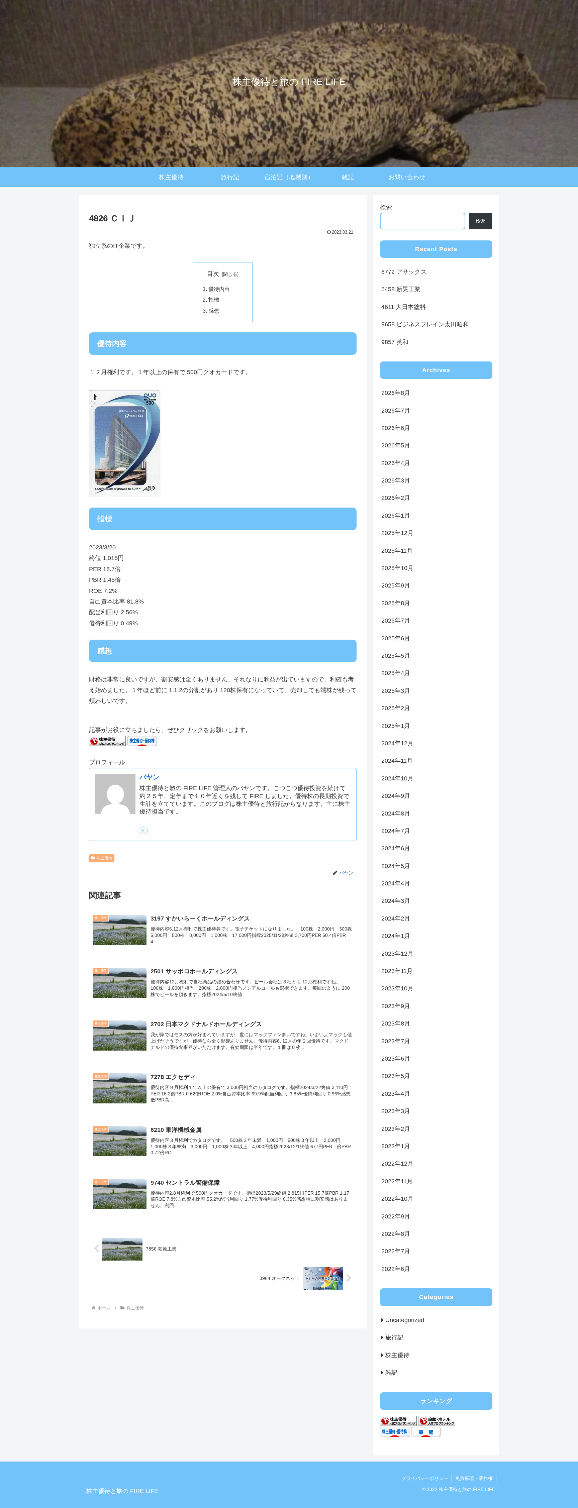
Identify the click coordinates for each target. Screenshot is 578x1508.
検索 (386, 207)
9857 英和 (394, 342)
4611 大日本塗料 (403, 307)
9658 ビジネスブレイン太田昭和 (425, 324)
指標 (213, 300)
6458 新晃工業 (400, 289)
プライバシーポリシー (424, 1478)
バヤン (149, 777)
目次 (213, 274)
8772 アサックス (403, 271)
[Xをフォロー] (143, 831)
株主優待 (104, 858)
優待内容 (219, 289)
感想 (213, 311)
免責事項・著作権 (474, 1478)
